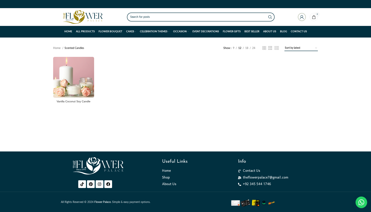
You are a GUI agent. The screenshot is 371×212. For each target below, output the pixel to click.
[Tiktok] (82, 184)
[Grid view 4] (277, 48)
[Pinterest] (91, 184)
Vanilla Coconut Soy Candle (73, 101)
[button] (361, 202)
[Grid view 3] (270, 48)
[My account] (302, 17)
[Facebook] (108, 184)
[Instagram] (99, 184)
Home (57, 48)
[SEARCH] (270, 17)
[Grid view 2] (264, 48)
